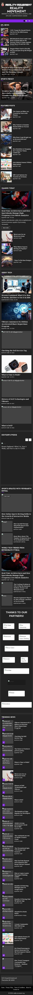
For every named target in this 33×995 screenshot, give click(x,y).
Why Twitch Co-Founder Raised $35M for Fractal (6, 126)
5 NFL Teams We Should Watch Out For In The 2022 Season (5, 32)
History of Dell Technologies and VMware (16, 388)
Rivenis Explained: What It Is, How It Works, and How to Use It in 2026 (16, 284)
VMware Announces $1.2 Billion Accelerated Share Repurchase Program (16, 311)
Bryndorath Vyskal (8, 300)
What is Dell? (16, 415)
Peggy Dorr (18, 238)
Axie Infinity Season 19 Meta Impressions (6, 164)
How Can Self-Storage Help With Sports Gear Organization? (7, 526)
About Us (28, 987)
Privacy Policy (9, 987)
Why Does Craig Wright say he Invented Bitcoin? (6, 139)
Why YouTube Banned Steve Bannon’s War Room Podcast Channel (7, 863)
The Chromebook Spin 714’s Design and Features (7, 850)
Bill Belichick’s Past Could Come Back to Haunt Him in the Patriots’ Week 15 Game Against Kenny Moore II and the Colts (5, 42)
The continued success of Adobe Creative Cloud (7, 838)
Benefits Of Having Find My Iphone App (7, 901)
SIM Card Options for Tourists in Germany (6, 176)
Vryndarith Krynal (20, 542)
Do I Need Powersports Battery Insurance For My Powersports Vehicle (7, 951)
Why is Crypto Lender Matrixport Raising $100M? (7, 875)
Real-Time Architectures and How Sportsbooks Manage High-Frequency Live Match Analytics (16, 200)
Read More (6, 228)
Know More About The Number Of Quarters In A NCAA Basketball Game (7, 538)
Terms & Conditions (19, 987)
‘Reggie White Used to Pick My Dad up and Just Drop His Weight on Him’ (5, 51)
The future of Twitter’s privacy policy (7, 750)
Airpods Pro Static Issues (7, 913)
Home (2, 987)
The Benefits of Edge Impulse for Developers (7, 813)
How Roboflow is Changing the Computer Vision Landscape (6, 151)
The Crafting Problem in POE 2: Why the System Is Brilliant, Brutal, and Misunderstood (7, 587)
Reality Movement (16, 10)
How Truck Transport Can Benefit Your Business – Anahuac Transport (7, 963)
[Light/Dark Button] (25, 21)
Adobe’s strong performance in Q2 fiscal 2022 (7, 825)
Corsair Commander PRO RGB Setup (7, 926)
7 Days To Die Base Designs (7, 261)
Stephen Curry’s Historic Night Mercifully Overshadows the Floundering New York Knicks (15, 93)
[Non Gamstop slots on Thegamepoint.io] (9, 626)
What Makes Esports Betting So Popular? (7, 248)
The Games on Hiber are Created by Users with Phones (6, 114)
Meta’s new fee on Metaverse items (7, 236)
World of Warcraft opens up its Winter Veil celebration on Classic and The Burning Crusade (16, 69)
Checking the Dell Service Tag (16, 340)
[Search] (29, 20)
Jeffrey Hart (6, 74)
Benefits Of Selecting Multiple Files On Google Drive (7, 888)
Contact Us (16, 989)
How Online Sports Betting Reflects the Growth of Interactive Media (16, 503)
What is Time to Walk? (16, 364)
